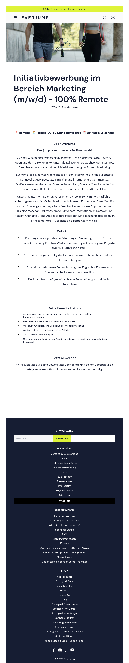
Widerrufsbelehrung (64, 467)
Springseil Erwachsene (65, 604)
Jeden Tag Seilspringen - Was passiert (64, 552)
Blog (64, 599)
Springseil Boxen (64, 627)
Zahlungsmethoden (64, 538)
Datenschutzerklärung (64, 463)
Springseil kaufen (64, 618)
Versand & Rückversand (64, 454)
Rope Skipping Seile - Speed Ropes (65, 640)
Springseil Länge (64, 529)
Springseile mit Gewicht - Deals (64, 631)
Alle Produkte (64, 576)
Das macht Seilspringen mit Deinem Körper (64, 548)
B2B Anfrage (64, 476)
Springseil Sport (64, 636)
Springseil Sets (64, 581)
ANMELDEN (62, 438)
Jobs (64, 472)
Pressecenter (64, 481)
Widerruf (64, 500)
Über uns (64, 495)
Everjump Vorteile (64, 516)
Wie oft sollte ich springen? (64, 525)
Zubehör (64, 590)
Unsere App (64, 595)
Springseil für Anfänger (64, 613)
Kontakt (64, 543)
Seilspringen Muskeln (64, 622)
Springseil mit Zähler (64, 608)
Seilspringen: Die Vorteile (64, 520)
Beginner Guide (64, 490)
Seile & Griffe (64, 586)
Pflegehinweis (64, 557)
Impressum (64, 486)
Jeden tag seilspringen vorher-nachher (64, 561)
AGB (64, 458)
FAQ (64, 534)
